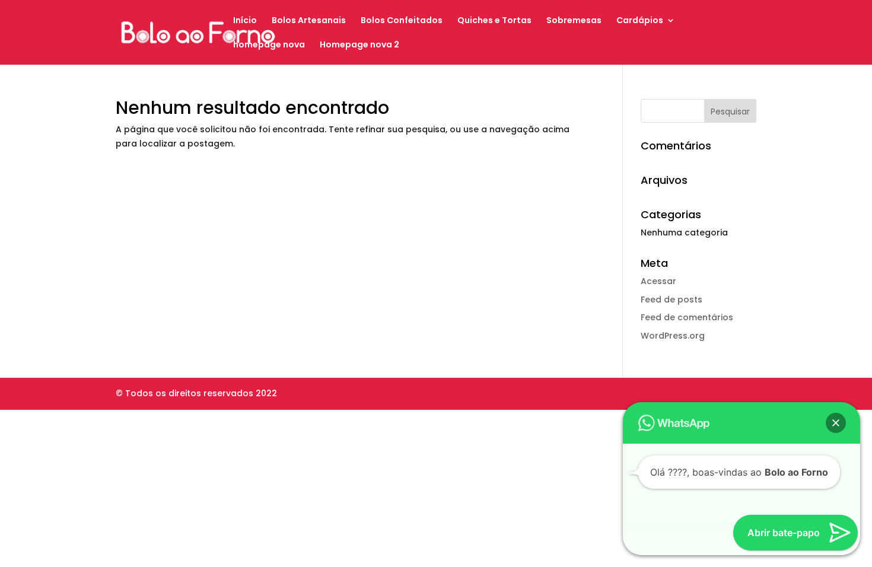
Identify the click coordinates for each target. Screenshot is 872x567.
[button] (836, 423)
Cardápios (639, 21)
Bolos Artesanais (309, 21)
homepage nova (269, 45)
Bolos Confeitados (402, 21)
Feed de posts (671, 299)
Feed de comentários (687, 317)
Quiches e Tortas (494, 21)
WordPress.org (673, 336)
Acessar (658, 281)
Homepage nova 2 (359, 45)
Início (245, 21)
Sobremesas (574, 21)
